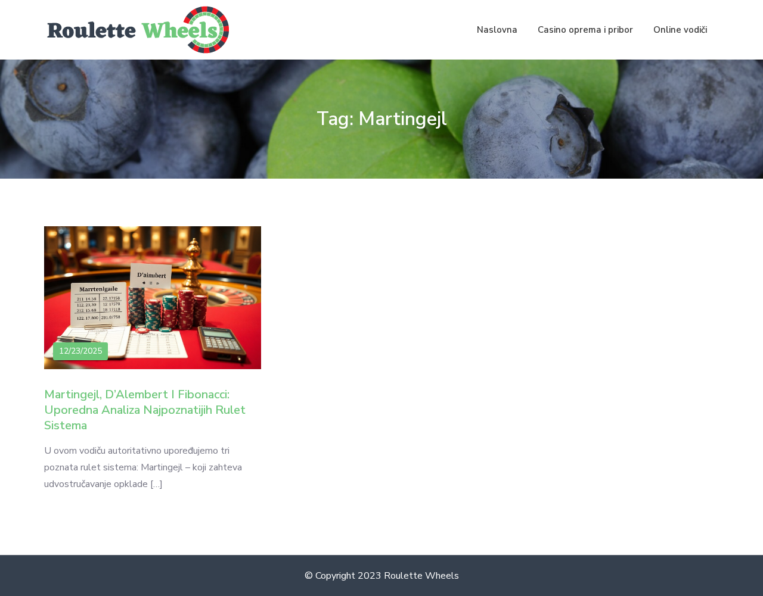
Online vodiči (680, 30)
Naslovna (497, 30)
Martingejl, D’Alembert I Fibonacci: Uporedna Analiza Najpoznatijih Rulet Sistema (145, 409)
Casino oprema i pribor (585, 30)
